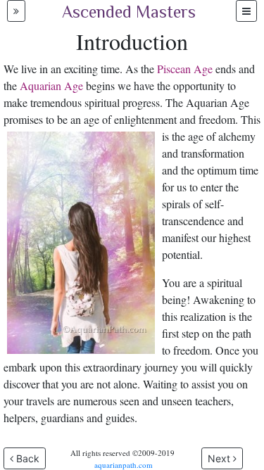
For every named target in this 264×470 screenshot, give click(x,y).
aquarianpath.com (123, 464)
